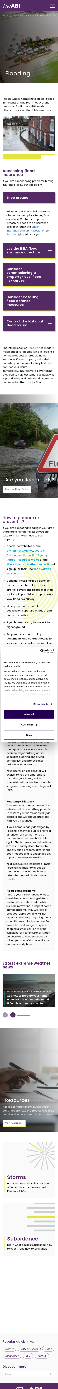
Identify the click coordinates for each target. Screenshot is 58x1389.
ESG (28, 1356)
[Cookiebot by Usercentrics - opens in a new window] (41, 651)
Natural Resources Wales (22, 560)
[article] (29, 1170)
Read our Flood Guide (17, 489)
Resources (12, 1356)
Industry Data (29, 1349)
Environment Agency (19, 551)
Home (6, 15)
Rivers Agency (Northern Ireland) (27, 564)
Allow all (29, 714)
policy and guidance (24, 15)
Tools (48, 1349)
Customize (27, 724)
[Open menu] (52, 6)
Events (9, 1349)
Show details (40, 704)
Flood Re (32, 348)
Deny (29, 735)
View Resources (14, 1123)
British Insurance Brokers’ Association (25, 228)
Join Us (41, 1356)
